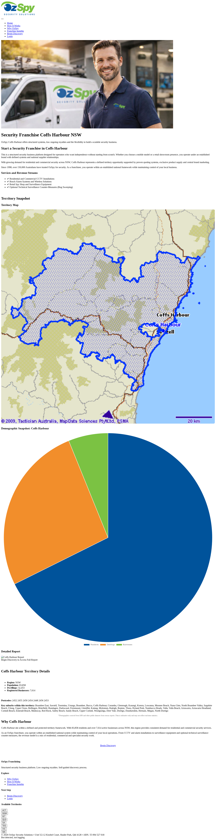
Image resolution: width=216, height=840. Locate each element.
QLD (4, 819)
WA (3, 832)
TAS (4, 826)
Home (10, 23)
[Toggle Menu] (2, 18)
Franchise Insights (15, 31)
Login (10, 36)
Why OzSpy (13, 28)
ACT (4, 810)
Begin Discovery (15, 33)
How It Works (13, 25)
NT (3, 816)
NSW (4, 813)
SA (3, 823)
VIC (4, 829)
